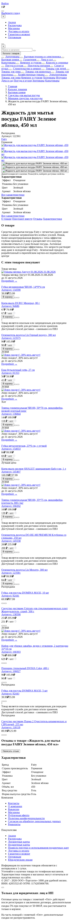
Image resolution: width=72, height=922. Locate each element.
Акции (12, 22)
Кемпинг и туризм (30, 62)
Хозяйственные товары (31, 74)
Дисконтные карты (19, 841)
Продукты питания (38, 65)
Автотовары (12, 56)
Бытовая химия (10, 59)
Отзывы (37, 218)
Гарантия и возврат (19, 34)
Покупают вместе (22, 218)
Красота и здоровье (56, 62)
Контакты (13, 803)
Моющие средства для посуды (25, 98)
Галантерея (29, 59)
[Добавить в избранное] (18, 297)
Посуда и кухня (14, 65)
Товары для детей (55, 68)
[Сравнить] (15, 297)
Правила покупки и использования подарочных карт (38, 847)
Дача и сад (46, 59)
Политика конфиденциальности (26, 818)
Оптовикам (14, 37)
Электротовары (58, 74)
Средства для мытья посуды (24, 95)
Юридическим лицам (20, 859)
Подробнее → (9, 280)
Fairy (4, 139)
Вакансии (13, 809)
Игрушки (61, 77)
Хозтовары (49, 77)
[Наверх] (2, 887)
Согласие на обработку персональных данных (34, 821)
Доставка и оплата (18, 31)
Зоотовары (38, 80)
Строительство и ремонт (26, 68)
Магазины (14, 28)
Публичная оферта (18, 815)
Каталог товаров (11, 53)
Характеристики (52, 218)
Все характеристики (12, 194)
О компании (15, 806)
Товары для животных (38, 71)
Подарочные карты (19, 844)
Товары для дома (11, 71)
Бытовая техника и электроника (42, 56)
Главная (12, 86)
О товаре (6, 218)
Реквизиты (14, 824)
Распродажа (15, 25)
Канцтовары (8, 62)
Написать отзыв (11, 751)
